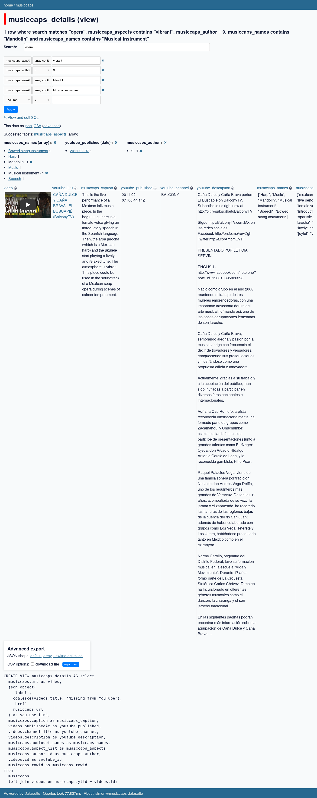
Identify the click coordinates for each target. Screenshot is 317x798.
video (8, 187)
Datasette (32, 793)
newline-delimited (68, 655)
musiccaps (24, 5)
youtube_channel (174, 187)
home (8, 5)
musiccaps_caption (97, 187)
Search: (10, 46)
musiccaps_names (272, 187)
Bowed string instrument (28, 150)
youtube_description (213, 187)
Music (13, 167)
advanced (51, 125)
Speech (14, 178)
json (28, 125)
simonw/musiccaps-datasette (119, 793)
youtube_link (62, 187)
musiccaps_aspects (50, 134)
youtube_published (136, 187)
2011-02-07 (79, 150)
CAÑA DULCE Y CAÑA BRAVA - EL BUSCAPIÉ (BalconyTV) (65, 205)
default (36, 655)
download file (47, 664)
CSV (37, 125)
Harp (12, 156)
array (47, 655)
